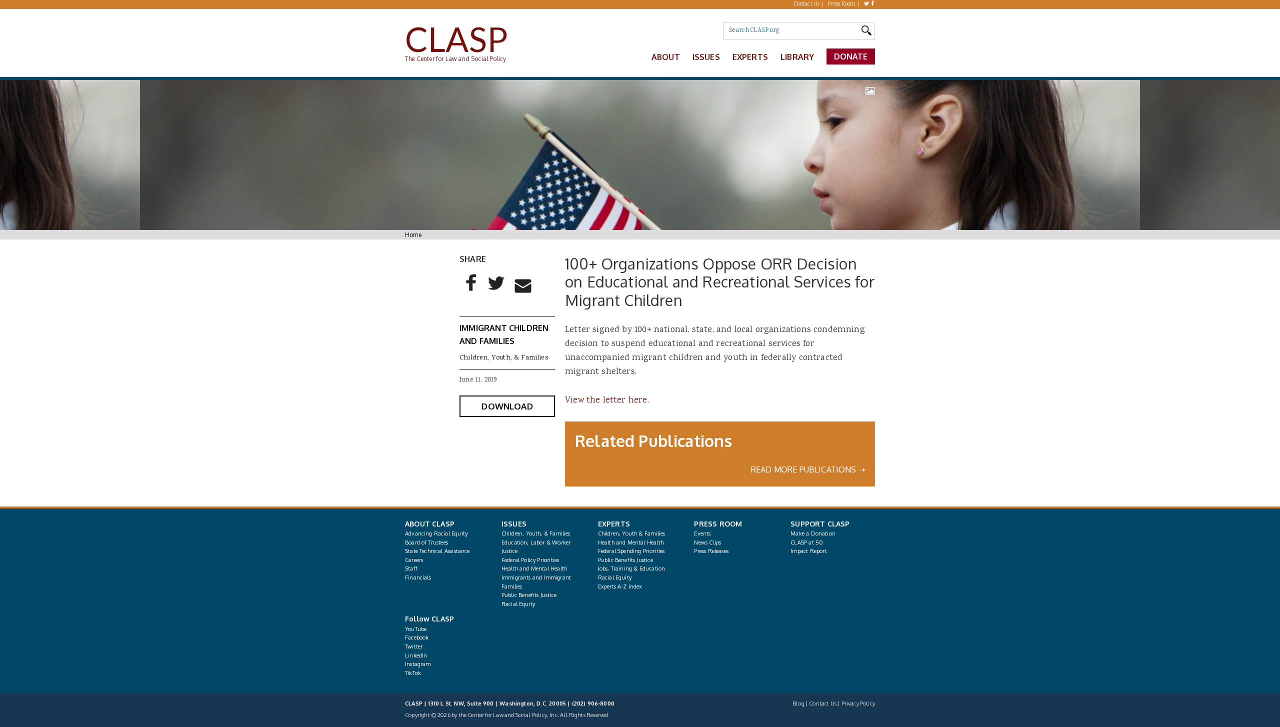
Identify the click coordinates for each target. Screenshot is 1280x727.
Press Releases (711, 551)
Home (413, 234)
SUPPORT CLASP (820, 524)
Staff (411, 568)
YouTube (415, 629)
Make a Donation (813, 533)
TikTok (413, 673)
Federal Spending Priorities (631, 551)
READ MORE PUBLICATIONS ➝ (808, 469)
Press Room (842, 4)
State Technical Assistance (437, 551)
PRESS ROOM (718, 524)
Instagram (418, 664)
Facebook (416, 637)
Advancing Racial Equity (436, 533)
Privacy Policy (858, 703)
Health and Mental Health (534, 568)
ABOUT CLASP (429, 524)
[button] (472, 291)
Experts (750, 57)
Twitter (413, 646)
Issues (706, 57)
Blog (798, 703)
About (666, 57)
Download (507, 406)
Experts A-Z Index (620, 586)
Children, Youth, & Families (504, 358)
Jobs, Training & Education (632, 568)
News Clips (707, 542)
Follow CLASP (429, 618)
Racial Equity (518, 604)
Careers (414, 560)
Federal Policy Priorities (530, 560)
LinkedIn (416, 655)
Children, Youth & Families (632, 533)
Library (797, 57)
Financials (418, 577)
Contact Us (807, 4)
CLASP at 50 (806, 542)
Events (702, 533)
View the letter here (606, 400)
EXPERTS (614, 524)
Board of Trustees (426, 542)
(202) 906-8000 (593, 703)
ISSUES (514, 524)
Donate (851, 57)
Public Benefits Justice (529, 595)
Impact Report (808, 551)
